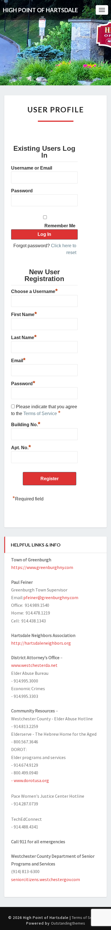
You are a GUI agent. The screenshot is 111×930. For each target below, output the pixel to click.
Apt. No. (21, 447)
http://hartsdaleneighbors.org (41, 643)
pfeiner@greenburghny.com (50, 597)
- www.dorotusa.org (30, 780)
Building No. (25, 424)
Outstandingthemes (68, 923)
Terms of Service (40, 413)
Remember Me (59, 225)
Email (18, 360)
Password (22, 190)
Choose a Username (34, 291)
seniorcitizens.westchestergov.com (45, 879)
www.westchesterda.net (34, 665)
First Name (24, 314)
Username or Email (31, 168)
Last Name (24, 337)
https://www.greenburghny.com (42, 567)
